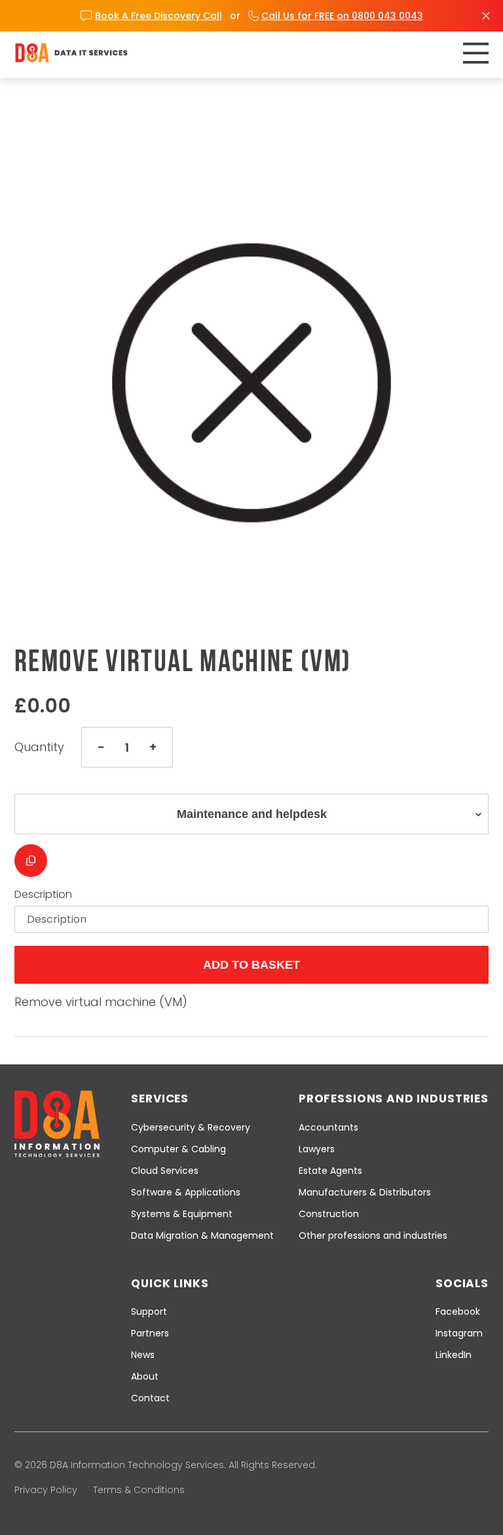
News (143, 1354)
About (144, 1376)
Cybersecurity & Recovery (190, 1127)
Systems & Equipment (182, 1213)
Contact (150, 1398)
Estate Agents (330, 1170)
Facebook (458, 1311)
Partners (150, 1333)
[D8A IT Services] (71, 53)
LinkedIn (454, 1354)
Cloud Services (164, 1170)
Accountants (328, 1127)
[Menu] (476, 53)
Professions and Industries (394, 1098)
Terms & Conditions (139, 1489)
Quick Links (169, 1283)
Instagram (459, 1333)
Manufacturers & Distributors (365, 1192)
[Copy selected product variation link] (30, 860)
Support (149, 1311)
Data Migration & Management (202, 1235)
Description (43, 894)
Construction (329, 1213)
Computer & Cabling (178, 1149)
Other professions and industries (373, 1235)
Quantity (39, 747)
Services (160, 1098)
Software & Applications (185, 1192)
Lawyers (317, 1149)
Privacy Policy (45, 1489)
